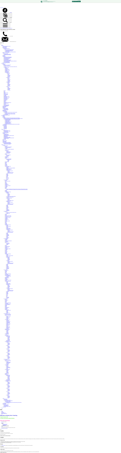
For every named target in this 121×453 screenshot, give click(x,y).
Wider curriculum (7, 150)
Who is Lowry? (6, 270)
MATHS (7, 167)
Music (4, 92)
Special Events (6, 319)
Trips (5, 181)
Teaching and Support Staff (6, 48)
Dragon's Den (8, 243)
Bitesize (6, 280)
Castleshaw (8, 276)
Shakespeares (9, 84)
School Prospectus (4, 106)
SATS (5, 158)
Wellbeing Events (6, 136)
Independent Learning (7, 329)
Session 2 (9, 203)
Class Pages (3, 412)
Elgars (8, 78)
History (5, 93)
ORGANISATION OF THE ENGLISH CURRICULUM (11, 66)
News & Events (3, 115)
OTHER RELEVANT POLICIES (7, 54)
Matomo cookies (3, 445)
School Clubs (4, 56)
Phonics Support (8, 340)
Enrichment (6, 241)
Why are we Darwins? (7, 359)
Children (2, 144)
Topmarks (6, 279)
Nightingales (9, 81)
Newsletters (4, 117)
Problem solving (7, 184)
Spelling (6, 157)
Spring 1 (7, 331)
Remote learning (7, 309)
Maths (6, 153)
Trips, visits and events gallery (8, 216)
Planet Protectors (4, 403)
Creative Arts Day (6, 99)
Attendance (4, 107)
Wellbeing (4, 133)
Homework (6, 156)
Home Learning (6, 335)
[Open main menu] (5, 25)
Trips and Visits (5, 399)
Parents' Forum (4, 139)
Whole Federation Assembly (10, 172)
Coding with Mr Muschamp (7, 61)
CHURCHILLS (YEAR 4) (8, 122)
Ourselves (8, 361)
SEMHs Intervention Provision (7, 137)
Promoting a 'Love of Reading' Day (7, 102)
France (6, 149)
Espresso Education (7, 307)
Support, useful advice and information (6, 142)
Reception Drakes (6, 313)
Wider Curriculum (8, 228)
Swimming (6, 239)
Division (7, 86)
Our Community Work (6, 405)
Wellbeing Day (8, 170)
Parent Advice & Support (10, 204)
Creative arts (8, 237)
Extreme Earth (8, 151)
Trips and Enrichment (7, 275)
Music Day (5, 103)
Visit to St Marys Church (7, 401)
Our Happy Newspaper (6, 134)
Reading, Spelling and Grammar (10, 255)
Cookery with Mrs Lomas (6, 58)
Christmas (6, 148)
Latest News (4, 116)
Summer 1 (8, 332)
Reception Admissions (6, 109)
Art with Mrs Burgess (6, 59)
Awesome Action (8, 152)
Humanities (8, 177)
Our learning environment (7, 147)
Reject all (1, 435)
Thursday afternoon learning (10, 200)
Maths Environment (7, 71)
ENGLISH (8, 192)
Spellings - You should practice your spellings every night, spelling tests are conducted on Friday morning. (17, 189)
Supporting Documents (6, 138)
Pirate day (8, 365)
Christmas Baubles (8, 321)
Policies (2, 423)
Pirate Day (8, 328)
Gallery (3, 398)
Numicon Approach (7, 69)
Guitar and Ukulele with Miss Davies (7, 57)
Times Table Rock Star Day (7, 97)
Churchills (9, 80)
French (6, 165)
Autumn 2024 (5, 127)
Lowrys (8, 74)
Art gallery (6, 249)
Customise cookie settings (7, 435)
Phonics (7, 264)
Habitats (7, 317)
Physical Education (6, 94)
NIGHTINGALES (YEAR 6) (8, 123)
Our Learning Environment (8, 360)
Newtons (9, 76)
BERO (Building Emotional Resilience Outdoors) (9, 135)
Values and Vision (4, 47)
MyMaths (6, 70)
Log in (2, 426)
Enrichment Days (7, 333)
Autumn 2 (8, 330)
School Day (4, 55)
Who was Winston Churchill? (8, 215)
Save (5, 452)
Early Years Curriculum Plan (7, 65)
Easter (7, 325)
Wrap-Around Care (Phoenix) (6, 132)
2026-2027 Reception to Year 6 (7, 131)
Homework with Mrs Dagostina (7, 60)
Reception (9, 73)
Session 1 (9, 171)
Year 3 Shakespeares (6, 238)
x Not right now (79, 0)
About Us (2, 45)
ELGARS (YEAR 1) (7, 120)
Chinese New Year (8, 323)
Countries (7, 364)
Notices (6, 146)
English (6, 154)
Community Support (5, 140)
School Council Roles (6, 404)
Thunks (6, 220)
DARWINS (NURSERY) (7, 119)
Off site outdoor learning (6, 105)
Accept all (4, 435)
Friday (8, 287)
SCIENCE (8, 168)
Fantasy (7, 318)
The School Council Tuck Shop (7, 406)
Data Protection (4, 110)
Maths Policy (6, 68)
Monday (8, 193)
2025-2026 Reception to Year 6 (7, 130)
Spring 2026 (5, 126)
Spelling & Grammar (9, 226)
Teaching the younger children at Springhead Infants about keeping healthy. (14, 402)
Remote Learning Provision (8, 166)
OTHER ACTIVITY (9, 169)
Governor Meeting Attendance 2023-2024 (9, 49)
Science (5, 90)
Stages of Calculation (7, 72)
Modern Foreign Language (6, 96)
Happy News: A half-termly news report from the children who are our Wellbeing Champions (13, 118)
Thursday (9, 195)
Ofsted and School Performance (6, 52)
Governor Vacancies (7, 51)
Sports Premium (5, 111)
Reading (7, 206)
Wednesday (9, 194)
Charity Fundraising (5, 124)
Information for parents (9, 159)
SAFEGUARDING (6, 53)
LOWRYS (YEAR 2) (7, 121)
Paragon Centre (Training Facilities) (6, 62)
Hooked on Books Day (6, 98)
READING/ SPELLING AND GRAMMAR (11, 196)
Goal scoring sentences (7, 246)
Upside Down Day (8, 367)
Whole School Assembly (10, 261)
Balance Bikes (8, 327)
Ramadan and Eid (8, 324)
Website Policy (4, 425)
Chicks (7, 326)
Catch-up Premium (6, 114)
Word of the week (7, 161)
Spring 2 (9, 338)
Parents (2, 129)
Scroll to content (1, 7)
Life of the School (4, 125)
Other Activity (8, 257)
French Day (5, 100)
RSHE (4, 91)
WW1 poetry (8, 155)
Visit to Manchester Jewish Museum (8, 400)
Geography (5, 95)
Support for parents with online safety (8, 143)
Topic (5, 242)
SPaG (5, 163)
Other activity (8, 284)
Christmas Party (8, 322)
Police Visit (8, 320)
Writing (6, 164)
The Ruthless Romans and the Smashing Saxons (11, 212)
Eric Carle (8, 363)
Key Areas (3, 63)
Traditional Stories (8, 362)
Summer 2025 (5, 128)
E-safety (5, 104)
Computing (6, 191)
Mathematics (5, 67)
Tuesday (8, 258)
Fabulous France (8, 213)
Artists (7, 316)
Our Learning (6, 274)
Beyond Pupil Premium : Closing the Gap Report (10, 113)
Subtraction (8, 77)
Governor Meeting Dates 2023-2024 (9, 50)
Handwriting (8, 210)
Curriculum (4, 64)
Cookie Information (5, 424)
